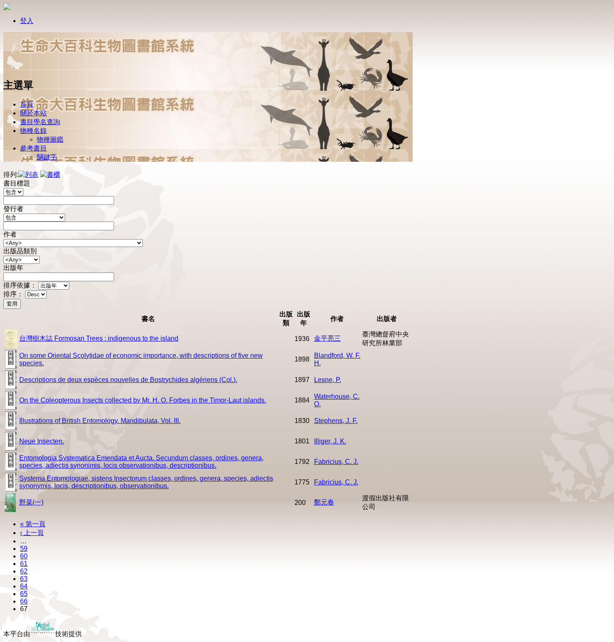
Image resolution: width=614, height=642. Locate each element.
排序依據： (20, 285)
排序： (13, 294)
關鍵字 (47, 156)
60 (24, 556)
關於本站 (33, 113)
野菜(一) (31, 502)
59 (24, 548)
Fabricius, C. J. (336, 461)
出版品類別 (20, 251)
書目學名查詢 (40, 121)
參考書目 (33, 148)
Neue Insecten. (41, 441)
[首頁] (30, 67)
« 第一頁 (33, 523)
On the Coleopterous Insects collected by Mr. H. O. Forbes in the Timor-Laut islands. (142, 400)
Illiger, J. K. (330, 441)
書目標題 (16, 183)
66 (24, 601)
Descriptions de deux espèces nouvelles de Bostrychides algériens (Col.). (128, 379)
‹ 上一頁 (32, 532)
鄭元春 (324, 502)
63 (24, 578)
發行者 (13, 208)
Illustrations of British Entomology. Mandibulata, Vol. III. (99, 420)
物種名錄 (33, 130)
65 (24, 593)
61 (24, 563)
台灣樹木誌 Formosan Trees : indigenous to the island (98, 338)
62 (24, 571)
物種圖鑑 (50, 139)
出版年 (13, 267)
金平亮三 (327, 338)
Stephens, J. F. (336, 420)
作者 (10, 234)
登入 (26, 20)
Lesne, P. (327, 379)
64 (24, 586)
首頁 (26, 104)
